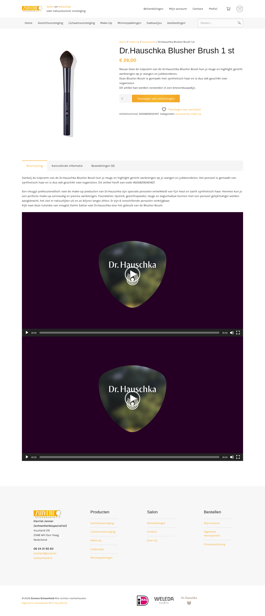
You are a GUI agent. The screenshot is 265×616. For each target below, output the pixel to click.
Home (122, 41)
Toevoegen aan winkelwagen (156, 98)
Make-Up (95, 540)
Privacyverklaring (214, 544)
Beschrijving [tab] (34, 165)
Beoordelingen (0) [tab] (103, 165)
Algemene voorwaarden (35, 602)
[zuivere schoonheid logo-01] (32, 8)
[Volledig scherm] (238, 333)
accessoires (149, 41)
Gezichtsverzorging (102, 523)
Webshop (65, 6)
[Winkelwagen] (228, 8)
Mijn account (212, 523)
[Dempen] (232, 333)
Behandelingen (156, 523)
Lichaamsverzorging (102, 531)
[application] (132, 274)
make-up (134, 41)
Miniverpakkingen (101, 557)
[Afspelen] (27, 333)
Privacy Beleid (59, 602)
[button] (100, 45)
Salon (50, 6)
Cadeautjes (97, 549)
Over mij (152, 540)
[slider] (129, 333)
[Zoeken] (239, 23)
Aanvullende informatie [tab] (67, 165)
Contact (152, 531)
